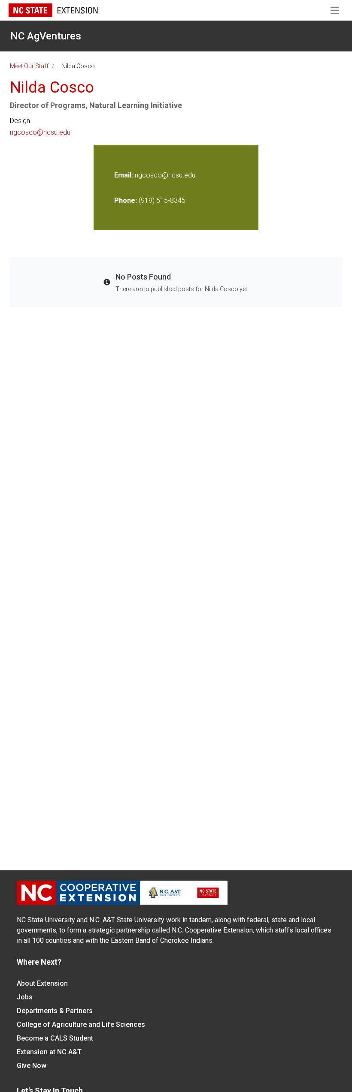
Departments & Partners (55, 1011)
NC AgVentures (45, 36)
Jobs (25, 997)
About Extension (42, 983)
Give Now (31, 1066)
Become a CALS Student (55, 1038)
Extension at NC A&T (49, 1052)
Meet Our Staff (29, 66)
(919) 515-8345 (162, 200)
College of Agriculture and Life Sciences (81, 1024)
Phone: (125, 200)
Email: (124, 175)
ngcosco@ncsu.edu (40, 132)
